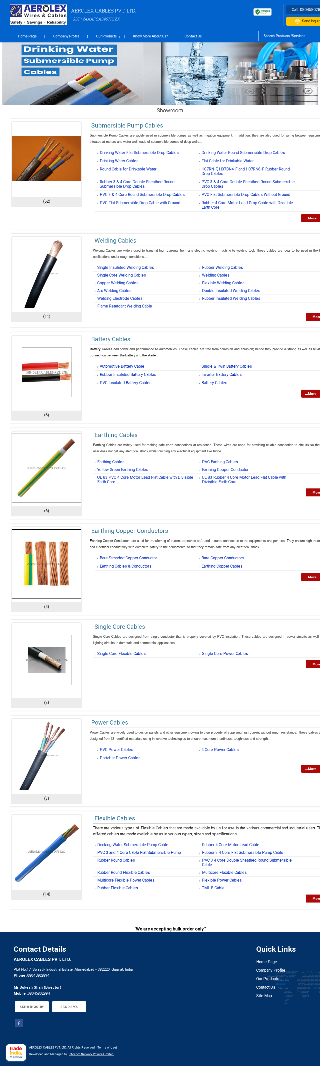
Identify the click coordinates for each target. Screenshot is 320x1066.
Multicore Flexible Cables (224, 872)
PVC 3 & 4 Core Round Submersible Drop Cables (142, 194)
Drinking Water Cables (119, 160)
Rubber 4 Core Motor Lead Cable (230, 844)
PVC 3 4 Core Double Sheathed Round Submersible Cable (247, 862)
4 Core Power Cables (220, 749)
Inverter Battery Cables (222, 374)
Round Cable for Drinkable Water (128, 169)
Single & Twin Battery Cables (227, 366)
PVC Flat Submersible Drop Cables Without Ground (246, 194)
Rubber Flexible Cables (117, 888)
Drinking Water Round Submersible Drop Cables (243, 152)
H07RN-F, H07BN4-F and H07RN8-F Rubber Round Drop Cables (246, 171)
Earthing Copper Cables (222, 566)
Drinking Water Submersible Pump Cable (132, 844)
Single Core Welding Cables (121, 275)
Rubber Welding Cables (222, 267)
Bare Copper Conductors (223, 558)
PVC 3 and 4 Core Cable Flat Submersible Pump (139, 852)
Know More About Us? (150, 36)
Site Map (264, 995)
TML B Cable (213, 888)
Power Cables (109, 722)
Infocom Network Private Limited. (91, 1054)
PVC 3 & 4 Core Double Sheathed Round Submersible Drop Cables (248, 184)
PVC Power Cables (116, 749)
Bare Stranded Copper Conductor (128, 558)
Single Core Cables (119, 626)
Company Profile (66, 36)
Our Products (106, 36)
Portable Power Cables (120, 758)
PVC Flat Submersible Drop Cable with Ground (140, 202)
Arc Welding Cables (114, 290)
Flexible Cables (114, 818)
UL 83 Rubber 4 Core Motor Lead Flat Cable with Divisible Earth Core (244, 479)
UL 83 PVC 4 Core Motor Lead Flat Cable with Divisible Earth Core (145, 479)
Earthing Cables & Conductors (126, 566)
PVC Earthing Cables (220, 461)
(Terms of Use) (106, 1047)
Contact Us (193, 36)
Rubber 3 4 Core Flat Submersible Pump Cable (242, 852)
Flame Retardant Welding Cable (124, 306)
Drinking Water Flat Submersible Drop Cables (139, 152)
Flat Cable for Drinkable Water (228, 160)
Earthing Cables (116, 435)
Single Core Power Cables (225, 653)
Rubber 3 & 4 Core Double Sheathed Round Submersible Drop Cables (137, 184)
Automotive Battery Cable (122, 366)
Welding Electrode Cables (119, 298)
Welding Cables (115, 240)
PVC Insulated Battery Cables (126, 382)
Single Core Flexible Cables (121, 653)
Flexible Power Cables (222, 880)
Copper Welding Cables (117, 283)
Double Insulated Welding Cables (231, 290)
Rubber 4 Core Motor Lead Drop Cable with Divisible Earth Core (247, 205)
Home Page (27, 36)
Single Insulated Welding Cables (125, 267)
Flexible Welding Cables (223, 283)
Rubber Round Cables (116, 860)
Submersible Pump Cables (127, 125)
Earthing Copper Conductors (129, 530)
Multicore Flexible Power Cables (125, 880)
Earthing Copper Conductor (225, 469)
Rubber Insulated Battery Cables (128, 374)
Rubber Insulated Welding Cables (231, 298)
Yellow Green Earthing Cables (122, 469)
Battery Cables (110, 339)
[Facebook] (19, 1026)
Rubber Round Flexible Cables (123, 872)
